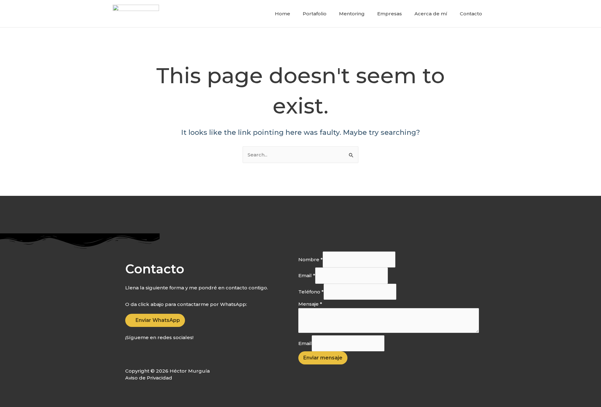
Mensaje (310, 304)
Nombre (310, 259)
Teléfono (311, 292)
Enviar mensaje (322, 358)
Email (306, 276)
